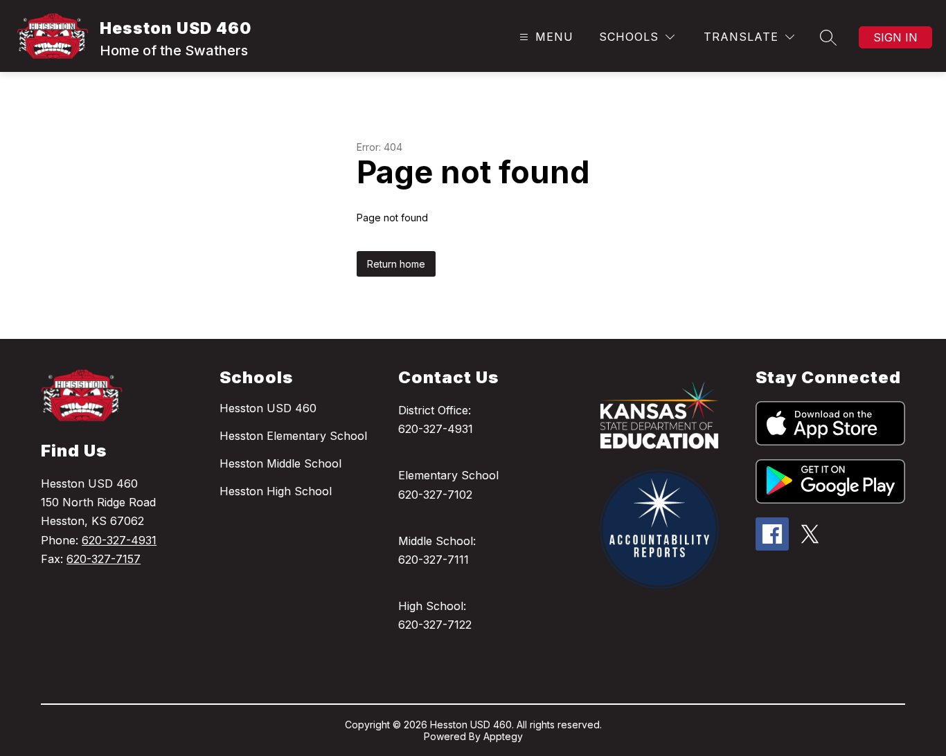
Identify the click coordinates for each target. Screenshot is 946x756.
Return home (396, 264)
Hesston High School (276, 491)
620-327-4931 (119, 540)
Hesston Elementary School (293, 436)
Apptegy (503, 736)
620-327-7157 (103, 559)
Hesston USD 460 (268, 408)
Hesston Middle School (280, 463)
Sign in (895, 37)
